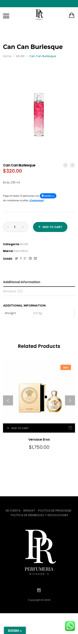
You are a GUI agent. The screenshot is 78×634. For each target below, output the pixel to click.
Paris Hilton (20, 251)
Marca (8, 251)
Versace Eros (39, 439)
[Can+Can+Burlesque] (16, 259)
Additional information (21, 282)
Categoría (11, 244)
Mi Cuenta (13, 511)
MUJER (24, 244)
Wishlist (29, 511)
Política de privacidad (54, 511)
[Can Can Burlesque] (21, 259)
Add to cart (52, 227)
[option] (39, 115)
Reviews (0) (13, 291)
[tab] (39, 282)
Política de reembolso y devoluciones (39, 515)
